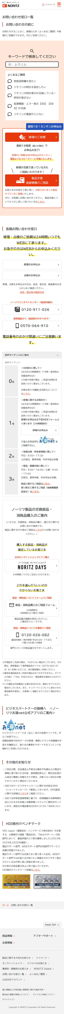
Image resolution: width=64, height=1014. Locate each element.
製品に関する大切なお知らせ (16, 958)
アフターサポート (43, 936)
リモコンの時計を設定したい (30, 87)
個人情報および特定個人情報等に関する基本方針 (22, 990)
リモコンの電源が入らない (29, 114)
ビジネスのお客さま (37, 963)
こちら (41, 202)
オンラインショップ (12, 963)
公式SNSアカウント (12, 980)
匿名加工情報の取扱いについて (15, 994)
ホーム (5, 905)
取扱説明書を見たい (25, 81)
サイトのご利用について (43, 994)
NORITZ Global (42, 969)
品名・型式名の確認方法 (32, 292)
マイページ (41, 958)
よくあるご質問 (37, 974)
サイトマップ (8, 999)
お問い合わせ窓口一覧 (13, 974)
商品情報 (7, 936)
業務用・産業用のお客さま (15, 969)
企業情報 (7, 942)
